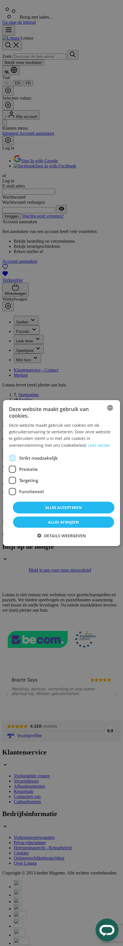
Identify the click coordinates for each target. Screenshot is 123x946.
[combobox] (110, 407)
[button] (61, 535)
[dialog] (61, 473)
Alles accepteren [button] (63, 507)
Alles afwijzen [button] (63, 522)
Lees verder (99, 445)
